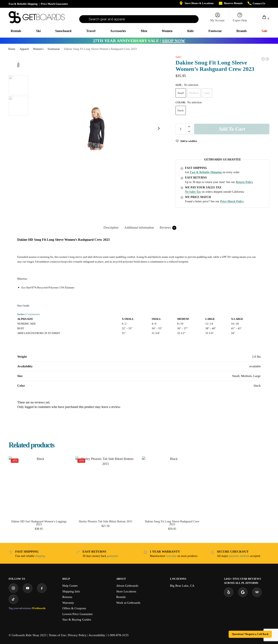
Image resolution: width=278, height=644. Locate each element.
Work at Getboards (128, 602)
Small (181, 92)
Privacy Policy (77, 635)
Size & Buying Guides (76, 619)
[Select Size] (39, 534)
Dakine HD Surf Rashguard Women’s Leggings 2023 (38, 523)
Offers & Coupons (74, 608)
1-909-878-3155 (118, 635)
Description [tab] (111, 227)
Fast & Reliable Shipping (23, 3)
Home (11, 49)
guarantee (112, 556)
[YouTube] (27, 588)
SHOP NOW (173, 40)
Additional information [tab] (139, 227)
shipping (40, 556)
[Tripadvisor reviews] (257, 592)
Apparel (24, 49)
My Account (217, 20)
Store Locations (126, 591)
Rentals (121, 597)
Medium (194, 92)
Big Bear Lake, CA (182, 585)
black (181, 110)
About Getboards (127, 585)
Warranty (68, 602)
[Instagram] (13, 588)
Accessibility (97, 635)
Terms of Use (57, 635)
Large (207, 92)
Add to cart (232, 129)
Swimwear (54, 49)
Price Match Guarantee (54, 3)
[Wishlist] (63, 463)
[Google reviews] (243, 592)
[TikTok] (13, 599)
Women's (38, 49)
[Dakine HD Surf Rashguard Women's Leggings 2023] (263, 59)
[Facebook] (42, 588)
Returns (67, 597)
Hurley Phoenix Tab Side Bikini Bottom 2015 (105, 521)
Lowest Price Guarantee (77, 614)
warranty (171, 556)
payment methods (239, 556)
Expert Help (240, 20)
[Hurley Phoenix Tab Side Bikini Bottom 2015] (267, 59)
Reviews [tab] (167, 227)
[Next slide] (158, 128)
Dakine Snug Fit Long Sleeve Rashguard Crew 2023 (172, 523)
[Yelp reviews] (228, 592)
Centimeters (33, 314)
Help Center (70, 585)
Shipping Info (71, 591)
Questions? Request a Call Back (250, 634)
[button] (262, 17)
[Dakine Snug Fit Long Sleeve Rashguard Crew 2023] (172, 486)
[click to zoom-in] (97, 128)
